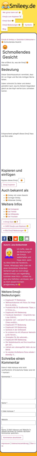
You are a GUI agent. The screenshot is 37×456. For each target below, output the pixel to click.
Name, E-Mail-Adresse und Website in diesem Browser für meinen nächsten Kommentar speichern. (16, 431)
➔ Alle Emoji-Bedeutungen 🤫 (14, 230)
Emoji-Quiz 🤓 (8, 21)
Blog (4, 29)
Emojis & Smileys (8, 39)
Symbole (28, 25)
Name (4, 403)
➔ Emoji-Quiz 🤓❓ (10, 222)
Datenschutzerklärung (19, 443)
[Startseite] (18, 6)
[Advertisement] (18, 112)
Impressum (5, 443)
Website (4, 419)
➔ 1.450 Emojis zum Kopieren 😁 (15, 226)
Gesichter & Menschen (25, 39)
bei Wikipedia (12, 214)
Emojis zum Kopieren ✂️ (12, 17)
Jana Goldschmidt (19, 245)
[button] (4, 238)
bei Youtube (11, 216)
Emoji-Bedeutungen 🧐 (11, 25)
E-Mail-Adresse (8, 411)
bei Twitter (11, 212)
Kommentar (6, 376)
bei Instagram (12, 209)
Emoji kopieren (9, 184)
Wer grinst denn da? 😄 (12, 12)
